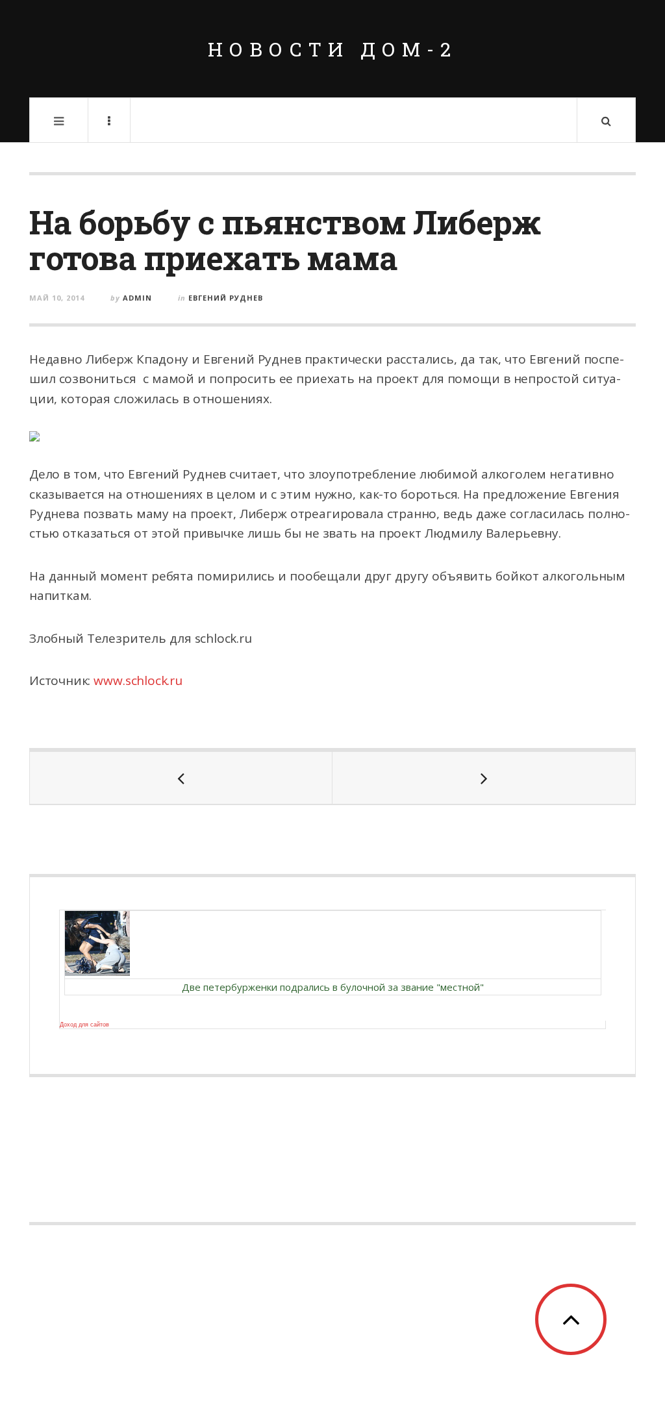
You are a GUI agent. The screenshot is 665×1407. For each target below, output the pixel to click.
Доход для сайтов (84, 1024)
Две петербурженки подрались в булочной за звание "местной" (333, 986)
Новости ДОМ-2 (332, 49)
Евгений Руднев (225, 298)
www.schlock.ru (138, 680)
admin (137, 298)
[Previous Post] (181, 778)
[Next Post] (483, 778)
